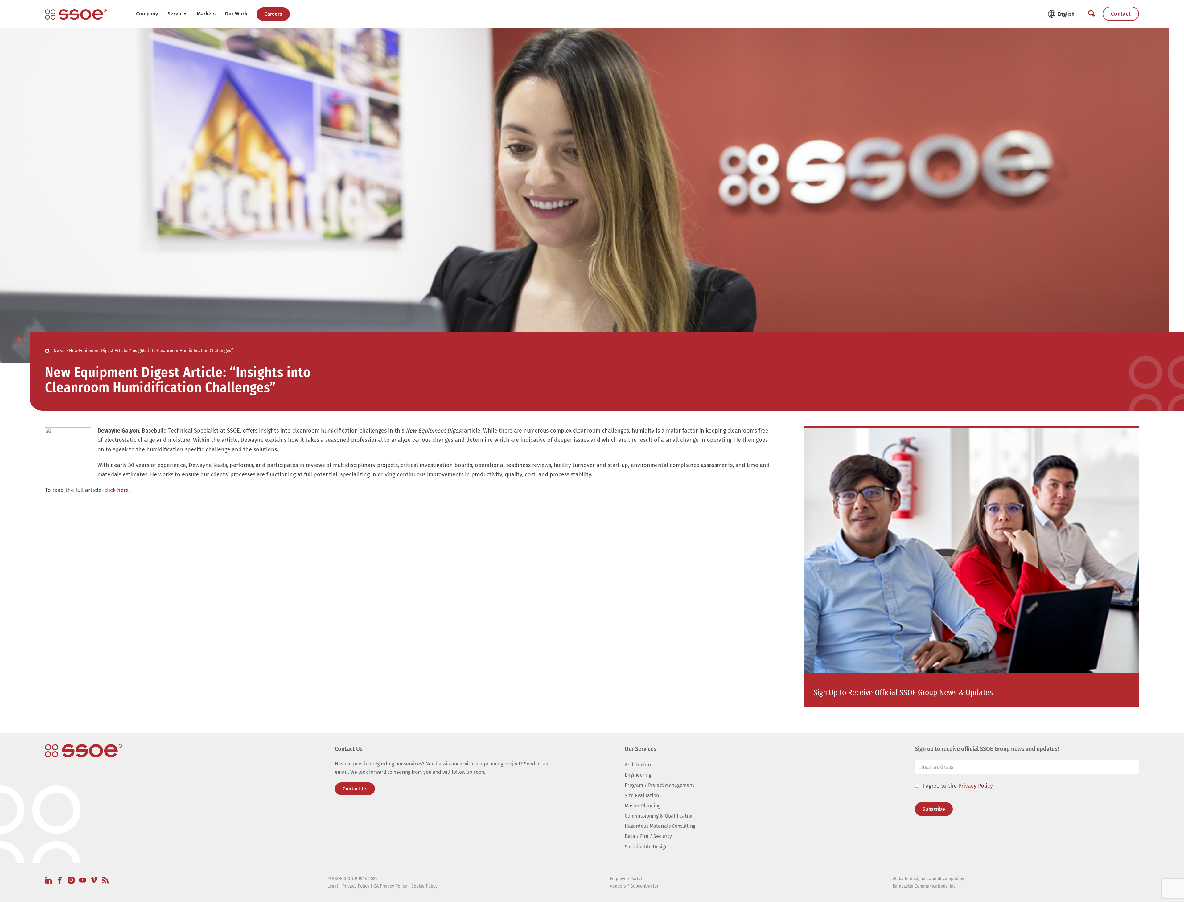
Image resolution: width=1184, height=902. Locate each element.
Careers (273, 14)
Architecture (638, 765)
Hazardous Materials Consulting (660, 826)
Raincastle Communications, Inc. (924, 886)
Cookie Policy (424, 886)
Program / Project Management (659, 785)
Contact (1121, 13)
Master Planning (642, 806)
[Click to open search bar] (1091, 14)
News (59, 350)
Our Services (640, 748)
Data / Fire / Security (648, 836)
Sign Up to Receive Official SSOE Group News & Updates (903, 692)
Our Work (236, 13)
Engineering (638, 775)
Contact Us (355, 788)
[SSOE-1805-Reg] (76, 14)
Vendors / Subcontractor (634, 886)
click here (116, 490)
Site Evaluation (642, 795)
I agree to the (958, 785)
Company (147, 13)
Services (177, 13)
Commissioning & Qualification (659, 816)
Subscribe (934, 809)
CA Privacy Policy (390, 886)
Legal (332, 886)
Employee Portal (626, 878)
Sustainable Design (646, 847)
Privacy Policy (975, 785)
